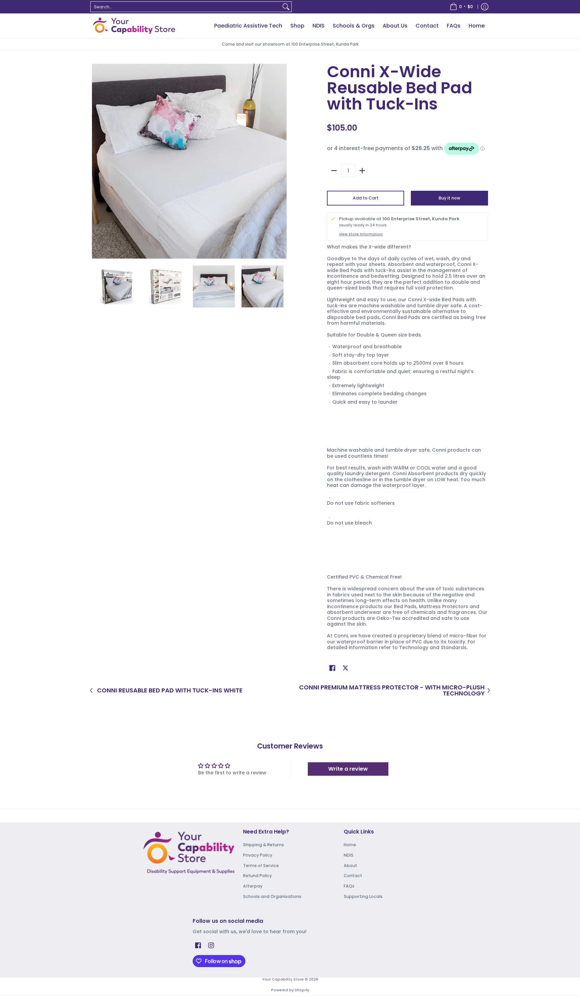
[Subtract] (334, 170)
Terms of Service (261, 865)
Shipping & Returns (263, 845)
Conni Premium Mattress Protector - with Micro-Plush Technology (392, 690)
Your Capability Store (283, 979)
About (350, 865)
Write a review (348, 769)
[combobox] (186, 7)
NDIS (348, 855)
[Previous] (96, 161)
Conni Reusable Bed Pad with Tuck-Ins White (170, 690)
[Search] (286, 7)
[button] (332, 667)
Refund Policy (257, 875)
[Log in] (484, 6)
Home (350, 845)
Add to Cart (366, 198)
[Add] (362, 170)
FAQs (349, 886)
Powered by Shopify (290, 990)
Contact (353, 875)
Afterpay (252, 886)
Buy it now (449, 198)
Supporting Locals (363, 896)
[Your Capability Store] (134, 25)
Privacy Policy (257, 855)
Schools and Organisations (272, 896)
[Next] (282, 161)
